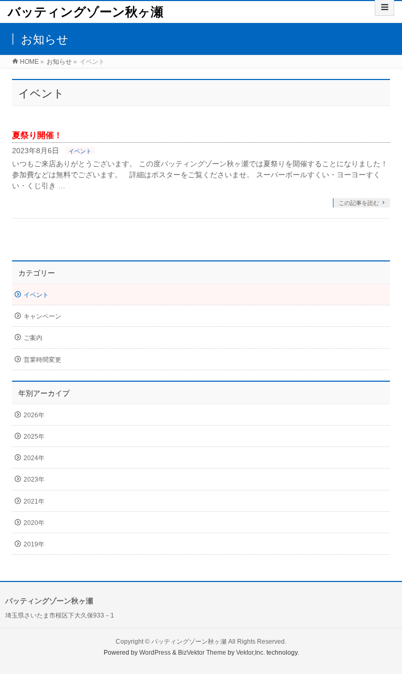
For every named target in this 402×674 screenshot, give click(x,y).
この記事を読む (359, 203)
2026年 (34, 415)
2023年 (34, 479)
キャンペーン (42, 316)
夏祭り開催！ (37, 135)
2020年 (34, 523)
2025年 (34, 436)
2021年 (34, 501)
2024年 (34, 458)
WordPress (155, 652)
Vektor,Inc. (250, 652)
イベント (80, 151)
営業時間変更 (42, 359)
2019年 (34, 544)
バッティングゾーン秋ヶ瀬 (85, 12)
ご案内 (33, 337)
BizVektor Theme (202, 652)
